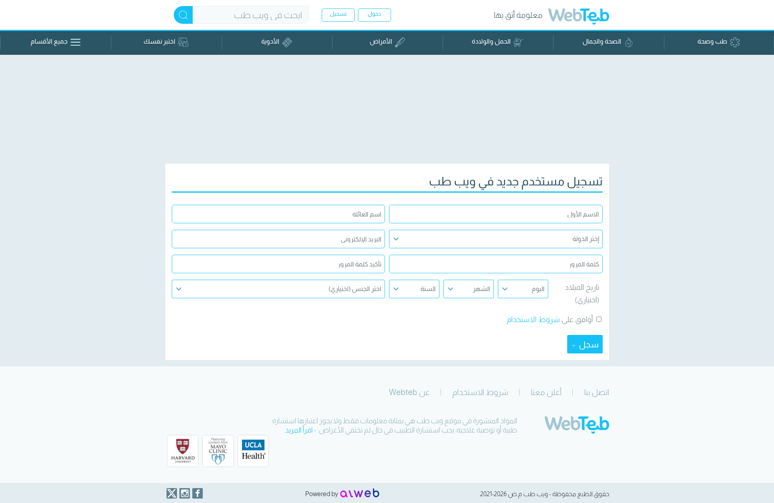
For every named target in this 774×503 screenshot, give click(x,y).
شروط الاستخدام (533, 319)
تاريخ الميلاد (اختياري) (582, 293)
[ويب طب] (578, 17)
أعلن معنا (546, 392)
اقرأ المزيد (299, 430)
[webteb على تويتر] (171, 493)
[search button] (183, 15)
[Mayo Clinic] (218, 452)
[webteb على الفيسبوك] (197, 493)
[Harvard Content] (182, 452)
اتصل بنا (596, 392)
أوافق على (577, 319)
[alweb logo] (359, 493)
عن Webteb (409, 392)
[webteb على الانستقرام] (184, 493)
